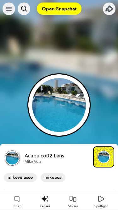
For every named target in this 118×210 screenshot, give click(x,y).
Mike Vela (33, 161)
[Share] (109, 9)
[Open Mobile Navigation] (9, 9)
